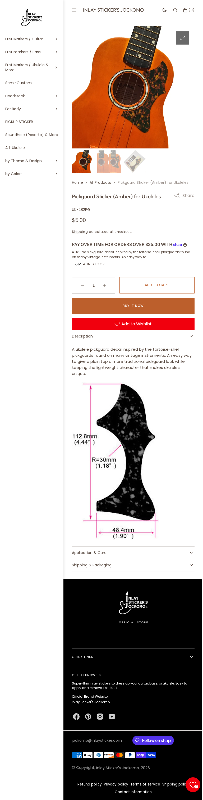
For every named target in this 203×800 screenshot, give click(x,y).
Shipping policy (173, 784)
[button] (171, 10)
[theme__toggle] (161, 10)
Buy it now (131, 305)
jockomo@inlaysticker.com (97, 740)
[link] (131, 607)
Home (77, 181)
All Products (100, 181)
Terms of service (143, 784)
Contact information (131, 791)
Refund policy (88, 784)
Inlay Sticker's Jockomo (91, 702)
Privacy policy (114, 784)
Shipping (80, 231)
